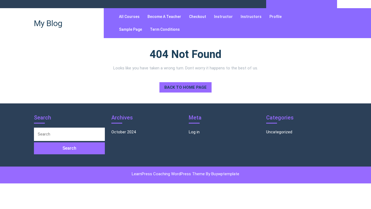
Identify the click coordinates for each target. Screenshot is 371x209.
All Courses (129, 16)
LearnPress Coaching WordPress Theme (169, 173)
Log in (194, 132)
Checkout (197, 16)
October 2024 (123, 132)
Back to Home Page (183, 86)
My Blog (48, 23)
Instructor (223, 16)
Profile (275, 16)
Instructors (251, 16)
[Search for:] (69, 134)
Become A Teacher (164, 16)
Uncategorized (279, 132)
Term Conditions (165, 29)
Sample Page (130, 29)
